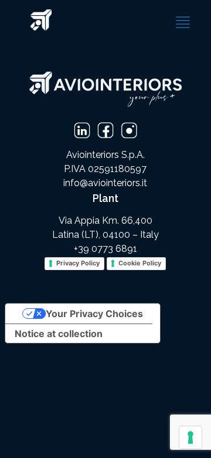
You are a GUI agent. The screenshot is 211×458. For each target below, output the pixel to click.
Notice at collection (59, 333)
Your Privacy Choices (94, 313)
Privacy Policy (78, 263)
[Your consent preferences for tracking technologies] (190, 437)
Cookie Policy (139, 263)
